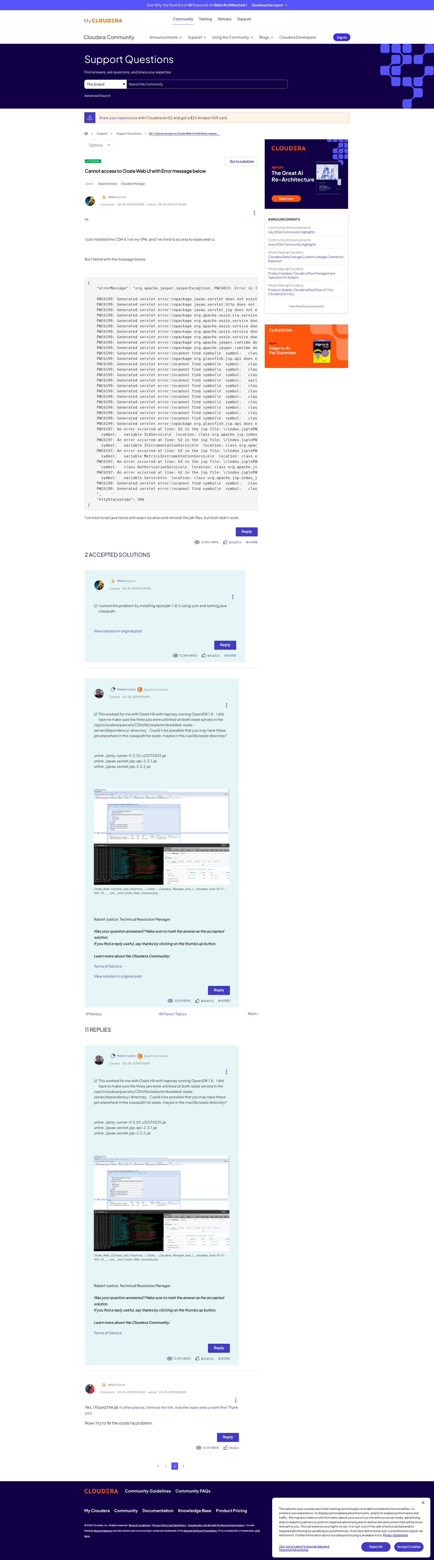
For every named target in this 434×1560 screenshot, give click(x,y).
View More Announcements (306, 306)
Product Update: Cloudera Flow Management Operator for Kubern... (301, 275)
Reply (247, 531)
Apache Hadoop (103, 1530)
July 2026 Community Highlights (291, 232)
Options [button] (96, 145)
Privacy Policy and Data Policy (169, 1525)
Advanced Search (97, 95)
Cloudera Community (109, 37)
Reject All (375, 1546)
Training (205, 18)
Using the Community (230, 37)
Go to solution (242, 161)
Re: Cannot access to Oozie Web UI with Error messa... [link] (184, 133)
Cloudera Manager (133, 183)
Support (244, 18)
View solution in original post (118, 631)
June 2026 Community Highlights (292, 244)
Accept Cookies (409, 1546)
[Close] (423, 1503)
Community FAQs (192, 1490)
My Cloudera (97, 1510)
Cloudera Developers (297, 37)
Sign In (342, 37)
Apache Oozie (107, 183)
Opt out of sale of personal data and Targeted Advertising (304, 1548)
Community (183, 18)
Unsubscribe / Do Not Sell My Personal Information (216, 1525)
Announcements (164, 37)
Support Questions (128, 133)
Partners (224, 18)
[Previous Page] (158, 1466)
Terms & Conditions (139, 1525)
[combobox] (207, 84)
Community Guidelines (148, 1490)
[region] (351, 1528)
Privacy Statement (395, 1535)
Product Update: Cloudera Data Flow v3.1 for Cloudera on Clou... (300, 292)
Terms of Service (108, 966)
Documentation (158, 1510)
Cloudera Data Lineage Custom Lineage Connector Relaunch (306, 259)
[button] (253, 211)
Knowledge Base (194, 1510)
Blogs (264, 37)
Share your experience (118, 117)
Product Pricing (231, 1510)
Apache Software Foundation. (201, 1530)
